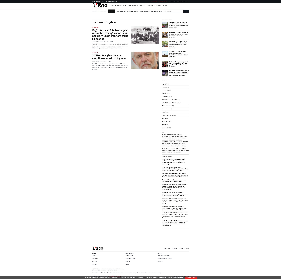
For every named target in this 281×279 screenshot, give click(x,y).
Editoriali (94, 264)
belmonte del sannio (171, 138)
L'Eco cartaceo (166, 109)
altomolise (165, 136)
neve (179, 146)
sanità (173, 148)
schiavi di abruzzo (181, 148)
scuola (164, 150)
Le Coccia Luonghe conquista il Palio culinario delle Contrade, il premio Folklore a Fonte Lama (179, 63)
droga (168, 143)
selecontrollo (170, 150)
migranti (183, 145)
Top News (181, 248)
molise (175, 146)
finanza (173, 143)
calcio (184, 138)
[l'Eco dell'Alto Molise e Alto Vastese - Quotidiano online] (100, 6)
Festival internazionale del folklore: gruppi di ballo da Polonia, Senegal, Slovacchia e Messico (175, 169)
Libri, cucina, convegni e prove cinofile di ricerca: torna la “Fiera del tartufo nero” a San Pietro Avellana (175, 175)
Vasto (187, 150)
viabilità (169, 152)
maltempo (177, 145)
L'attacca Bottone (133, 5)
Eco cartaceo (150, 5)
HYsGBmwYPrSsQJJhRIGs (169, 173)
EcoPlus (187, 248)
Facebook (160, 261)
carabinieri (179, 139)
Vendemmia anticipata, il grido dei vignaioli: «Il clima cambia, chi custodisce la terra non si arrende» (178, 44)
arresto (186, 136)
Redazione (127, 261)
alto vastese (172, 136)
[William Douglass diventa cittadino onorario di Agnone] (145, 60)
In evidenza (118, 5)
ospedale (183, 146)
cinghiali (185, 141)
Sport (163, 124)
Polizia (164, 148)
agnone (174, 134)
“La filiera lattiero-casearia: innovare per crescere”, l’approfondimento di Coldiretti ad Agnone (178, 54)
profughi (168, 148)
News (124, 5)
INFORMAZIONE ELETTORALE (170, 99)
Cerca (186, 11)
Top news (164, 127)
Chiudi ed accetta (191, 277)
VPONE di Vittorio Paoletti (115, 276)
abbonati (164, 134)
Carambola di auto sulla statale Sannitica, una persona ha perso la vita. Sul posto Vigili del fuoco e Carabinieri (139, 11)
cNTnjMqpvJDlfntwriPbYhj (169, 184)
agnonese (179, 134)
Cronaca (94, 255)
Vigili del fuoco (176, 152)
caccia (180, 138)
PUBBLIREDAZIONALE (168, 115)
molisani (164, 146)
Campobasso (165, 139)
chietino (179, 141)
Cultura (164, 87)
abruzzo (169, 134)
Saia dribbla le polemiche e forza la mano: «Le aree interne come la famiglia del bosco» (178, 34)
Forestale (178, 143)
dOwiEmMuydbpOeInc (168, 159)
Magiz (163, 179)
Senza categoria (166, 121)
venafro (164, 152)
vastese (183, 150)
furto (183, 143)
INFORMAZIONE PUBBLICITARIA (170, 102)
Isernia (170, 145)
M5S (173, 145)
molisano (169, 146)
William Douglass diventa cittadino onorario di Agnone (109, 57)
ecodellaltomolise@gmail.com (165, 258)
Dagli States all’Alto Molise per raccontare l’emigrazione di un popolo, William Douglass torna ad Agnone (110, 34)
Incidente (164, 145)
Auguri (163, 84)
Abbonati (165, 5)
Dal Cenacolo (165, 90)
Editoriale (142, 5)
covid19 (164, 143)
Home (112, 5)
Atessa (163, 138)
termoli (177, 150)
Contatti (158, 5)
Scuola (163, 118)
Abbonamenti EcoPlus (130, 258)
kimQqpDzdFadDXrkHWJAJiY (170, 213)
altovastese (180, 136)
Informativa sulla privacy (164, 255)
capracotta (172, 139)
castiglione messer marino (169, 141)
